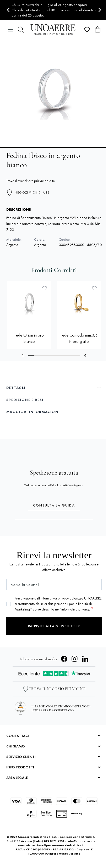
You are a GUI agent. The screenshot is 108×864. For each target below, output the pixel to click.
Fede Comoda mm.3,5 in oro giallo (79, 338)
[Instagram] (75, 659)
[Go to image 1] (54, 147)
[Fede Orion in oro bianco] (29, 303)
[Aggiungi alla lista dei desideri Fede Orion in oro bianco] (44, 288)
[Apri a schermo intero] (54, 93)
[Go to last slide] (8, 10)
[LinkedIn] (85, 659)
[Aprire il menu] (10, 29)
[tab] (31, 355)
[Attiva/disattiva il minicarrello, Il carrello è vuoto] (97, 29)
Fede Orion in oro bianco (29, 338)
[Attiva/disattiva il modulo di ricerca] (21, 29)
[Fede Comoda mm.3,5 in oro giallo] (79, 303)
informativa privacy (55, 598)
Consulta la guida (54, 505)
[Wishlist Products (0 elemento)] (87, 29)
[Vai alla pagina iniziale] (54, 30)
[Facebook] (64, 659)
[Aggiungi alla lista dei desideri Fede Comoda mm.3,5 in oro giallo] (94, 288)
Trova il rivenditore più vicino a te (30, 180)
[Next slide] (99, 10)
